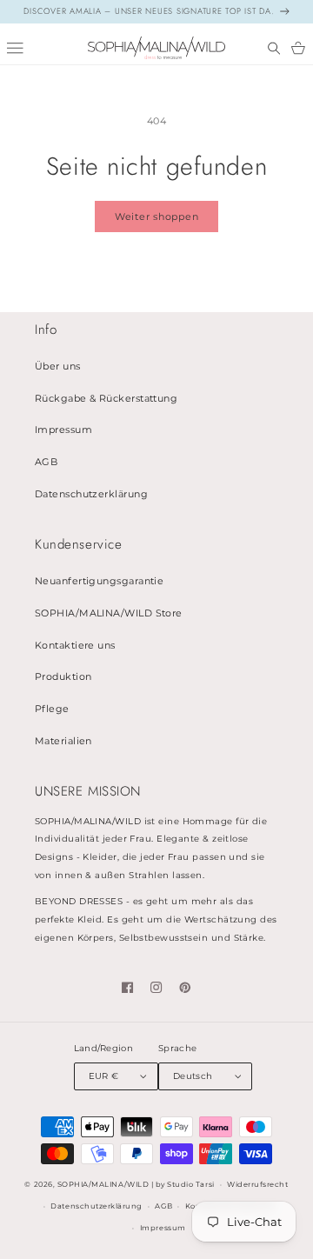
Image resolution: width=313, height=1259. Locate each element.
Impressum (63, 430)
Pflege (52, 709)
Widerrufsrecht (257, 1184)
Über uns (58, 366)
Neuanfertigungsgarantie (99, 581)
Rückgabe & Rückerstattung (106, 398)
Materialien (63, 741)
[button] (274, 48)
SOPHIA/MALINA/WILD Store (109, 613)
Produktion (63, 677)
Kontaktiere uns (75, 645)
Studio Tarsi (190, 1184)
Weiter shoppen (157, 216)
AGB (46, 462)
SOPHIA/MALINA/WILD (103, 1184)
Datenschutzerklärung (91, 494)
